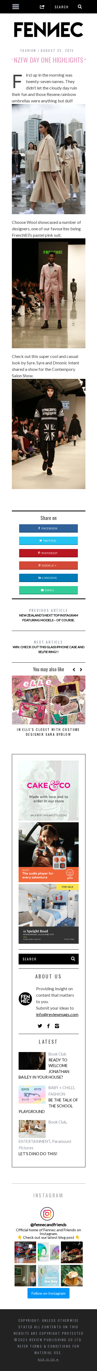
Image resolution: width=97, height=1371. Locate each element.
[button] (25, 1252)
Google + (49, 565)
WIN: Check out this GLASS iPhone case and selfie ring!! (48, 646)
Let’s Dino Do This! (38, 1153)
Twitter (49, 540)
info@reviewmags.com (57, 1014)
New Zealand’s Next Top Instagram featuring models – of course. (48, 614)
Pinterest (49, 553)
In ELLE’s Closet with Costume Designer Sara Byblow (48, 732)
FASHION (28, 50)
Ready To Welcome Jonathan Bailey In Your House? (44, 1069)
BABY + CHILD (61, 1087)
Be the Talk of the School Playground (48, 1106)
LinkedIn (49, 577)
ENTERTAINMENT (34, 1141)
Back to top (47, 1359)
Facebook (49, 528)
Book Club (57, 1054)
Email (49, 590)
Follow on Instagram (48, 1293)
